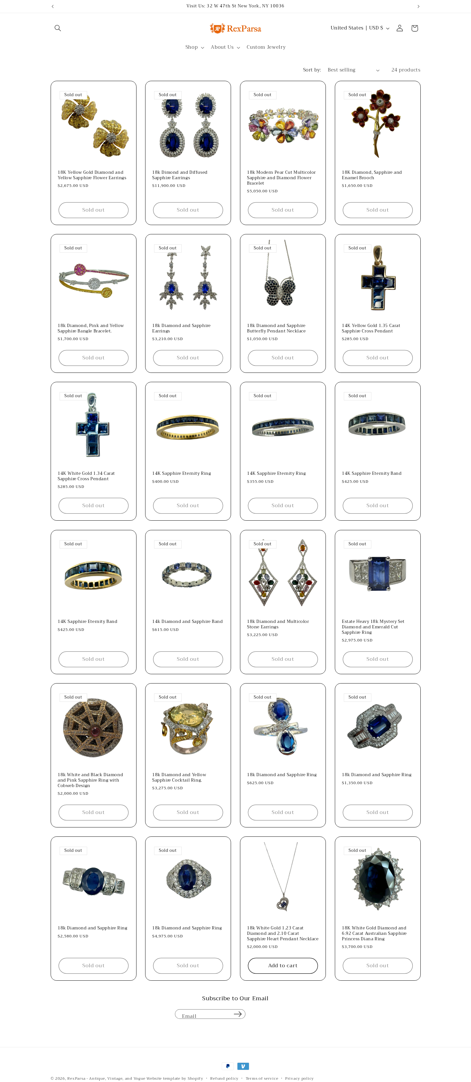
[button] (58, 28)
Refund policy (224, 1079)
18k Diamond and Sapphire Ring (282, 775)
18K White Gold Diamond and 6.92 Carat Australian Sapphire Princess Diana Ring (374, 934)
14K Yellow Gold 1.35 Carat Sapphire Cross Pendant (371, 328)
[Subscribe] (237, 1014)
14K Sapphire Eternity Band (372, 474)
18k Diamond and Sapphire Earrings (181, 328)
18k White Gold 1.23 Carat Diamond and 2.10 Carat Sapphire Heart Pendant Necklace (283, 934)
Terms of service (262, 1079)
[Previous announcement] (52, 6)
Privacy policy (299, 1079)
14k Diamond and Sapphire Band (187, 622)
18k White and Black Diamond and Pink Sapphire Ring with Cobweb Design (90, 780)
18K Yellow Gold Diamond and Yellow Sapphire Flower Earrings (92, 175)
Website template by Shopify (174, 1078)
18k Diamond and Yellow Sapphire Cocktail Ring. (179, 777)
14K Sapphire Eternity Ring (181, 474)
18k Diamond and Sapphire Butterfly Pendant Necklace (276, 328)
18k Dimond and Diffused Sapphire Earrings (180, 175)
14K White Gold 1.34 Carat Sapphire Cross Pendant (86, 476)
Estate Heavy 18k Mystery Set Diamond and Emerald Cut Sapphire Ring (373, 627)
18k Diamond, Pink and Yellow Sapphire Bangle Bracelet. (91, 328)
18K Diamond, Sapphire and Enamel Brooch (372, 175)
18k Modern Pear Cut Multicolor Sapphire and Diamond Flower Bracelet (281, 178)
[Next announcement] (418, 6)
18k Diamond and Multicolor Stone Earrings (278, 624)
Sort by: (312, 70)
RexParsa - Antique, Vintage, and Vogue (106, 1078)
